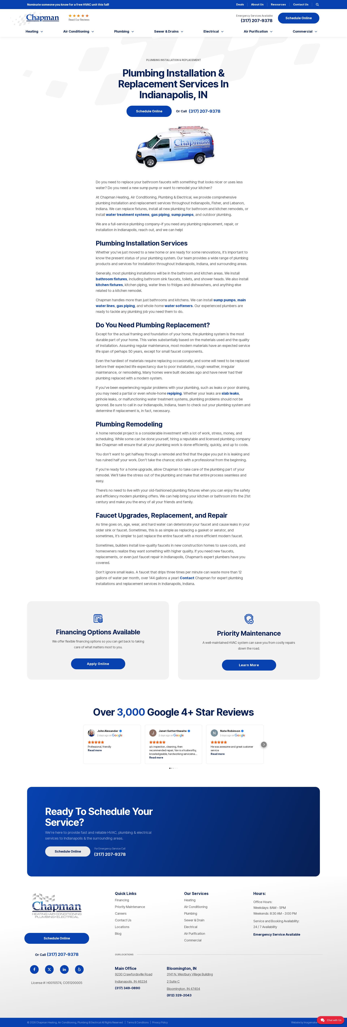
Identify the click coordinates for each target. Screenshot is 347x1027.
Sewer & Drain (194, 920)
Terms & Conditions (138, 1022)
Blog (118, 933)
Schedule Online (149, 111)
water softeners (179, 306)
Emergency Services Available (254, 15)
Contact (187, 578)
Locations (122, 927)
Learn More (249, 665)
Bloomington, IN (182, 968)
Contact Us (301, 4)
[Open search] (317, 4)
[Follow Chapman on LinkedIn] (64, 969)
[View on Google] (91, 733)
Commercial (302, 31)
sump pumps (182, 214)
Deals (240, 4)
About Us (257, 4)
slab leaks (230, 393)
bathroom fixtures (111, 279)
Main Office (126, 968)
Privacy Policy (160, 1022)
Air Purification (256, 31)
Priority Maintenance (130, 907)
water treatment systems (127, 214)
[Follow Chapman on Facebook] (34, 969)
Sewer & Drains (166, 31)
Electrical (211, 31)
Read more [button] (95, 750)
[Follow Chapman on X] (49, 969)
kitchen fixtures (109, 285)
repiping (174, 393)
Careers (121, 913)
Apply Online (98, 664)
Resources (278, 4)
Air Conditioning (76, 31)
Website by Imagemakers (305, 1022)
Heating (32, 31)
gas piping (160, 214)
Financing (122, 900)
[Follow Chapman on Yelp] (79, 969)
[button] (83, 744)
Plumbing (121, 31)
